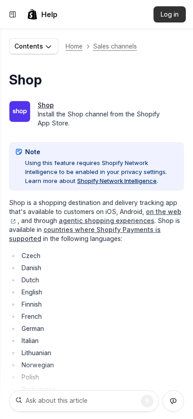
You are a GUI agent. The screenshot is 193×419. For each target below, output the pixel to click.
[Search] (147, 401)
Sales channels (115, 46)
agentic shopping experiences (106, 220)
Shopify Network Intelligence (117, 180)
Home (74, 46)
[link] (42, 14)
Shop (46, 105)
